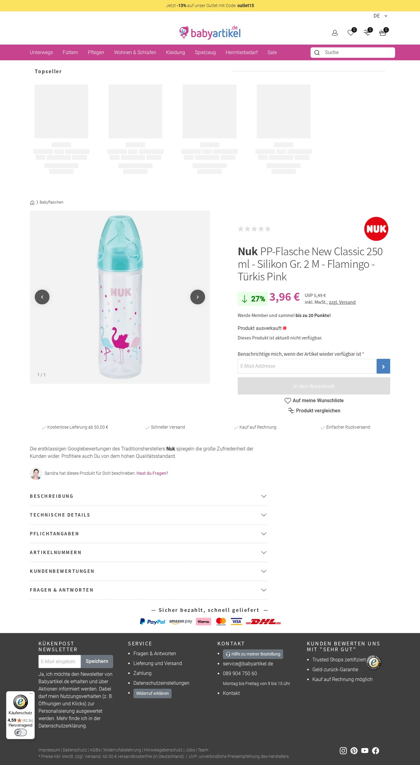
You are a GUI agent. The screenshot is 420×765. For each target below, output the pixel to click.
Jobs (190, 750)
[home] (210, 32)
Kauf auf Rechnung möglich (342, 679)
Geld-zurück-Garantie (335, 669)
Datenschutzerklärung (62, 726)
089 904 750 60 (240, 673)
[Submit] (318, 52)
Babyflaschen (51, 202)
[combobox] (353, 52)
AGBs (95, 750)
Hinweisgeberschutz (163, 750)
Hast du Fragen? (152, 473)
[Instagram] (345, 750)
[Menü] (31, 695)
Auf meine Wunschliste (318, 400)
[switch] (20, 732)
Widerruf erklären (152, 693)
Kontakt (231, 693)
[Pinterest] (356, 750)
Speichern (97, 661)
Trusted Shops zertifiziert (339, 660)
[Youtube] (366, 750)
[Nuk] (376, 229)
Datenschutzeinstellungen (161, 683)
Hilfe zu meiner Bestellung (255, 654)
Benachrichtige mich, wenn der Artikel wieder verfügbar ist (299, 354)
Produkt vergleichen (318, 411)
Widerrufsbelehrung (122, 750)
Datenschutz (75, 750)
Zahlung (142, 673)
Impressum (49, 750)
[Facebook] (377, 750)
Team (203, 750)
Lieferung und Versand (157, 663)
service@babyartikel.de (248, 664)
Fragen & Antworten (154, 653)
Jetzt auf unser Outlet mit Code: (210, 5)
